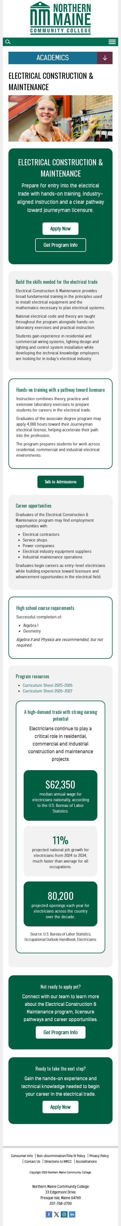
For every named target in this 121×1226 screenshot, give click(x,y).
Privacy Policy (99, 1156)
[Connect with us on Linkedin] (72, 1214)
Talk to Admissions (61, 481)
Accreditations (86, 1161)
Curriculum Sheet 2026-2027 (47, 691)
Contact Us (32, 1161)
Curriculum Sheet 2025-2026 (48, 685)
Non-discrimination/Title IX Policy (61, 1156)
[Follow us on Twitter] (56, 1214)
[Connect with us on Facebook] (49, 1214)
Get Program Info (61, 245)
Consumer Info (22, 1156)
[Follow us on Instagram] (64, 1214)
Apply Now (60, 228)
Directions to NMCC (58, 1161)
